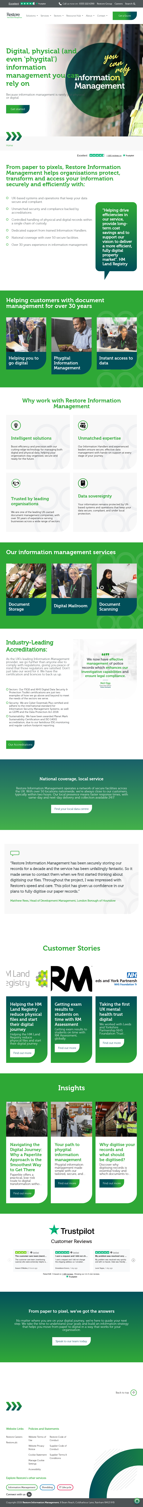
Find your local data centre (71, 809)
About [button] (89, 16)
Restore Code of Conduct (58, 1439)
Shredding (47, 1487)
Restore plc (11, 1442)
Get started (18, 109)
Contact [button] (101, 16)
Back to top (122, 1392)
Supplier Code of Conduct (58, 1448)
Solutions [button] (31, 16)
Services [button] (45, 16)
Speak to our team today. (71, 1341)
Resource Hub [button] (73, 16)
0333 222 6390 (86, 4)
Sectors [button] (58, 16)
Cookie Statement (37, 1455)
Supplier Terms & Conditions (58, 1456)
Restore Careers (14, 1437)
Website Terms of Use (37, 1439)
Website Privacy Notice (36, 1448)
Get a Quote (125, 16)
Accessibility (34, 1469)
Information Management (21, 1487)
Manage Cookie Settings (36, 1462)
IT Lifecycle (65, 1487)
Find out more (22, 1053)
